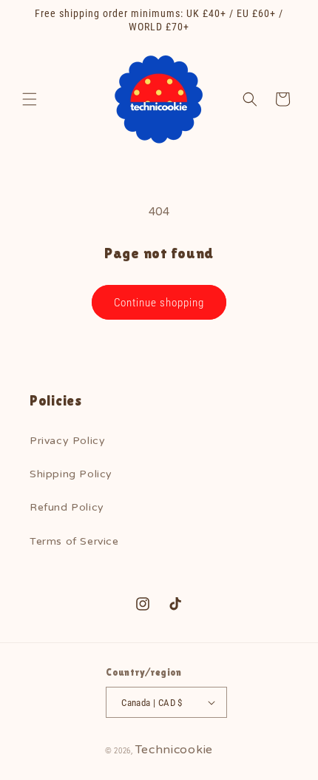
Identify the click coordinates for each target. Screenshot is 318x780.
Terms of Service (74, 541)
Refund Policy (67, 507)
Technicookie (174, 749)
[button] (29, 99)
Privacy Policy (67, 440)
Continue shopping (159, 302)
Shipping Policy (71, 474)
